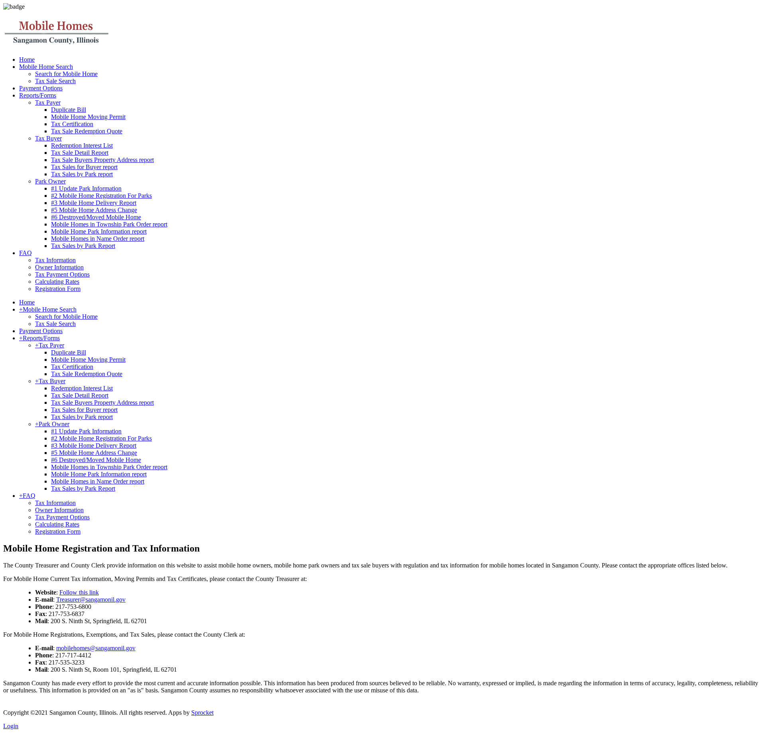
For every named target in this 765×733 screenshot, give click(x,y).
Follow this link (79, 592)
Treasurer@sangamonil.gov (91, 599)
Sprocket (202, 712)
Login (10, 726)
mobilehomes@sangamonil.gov (95, 648)
